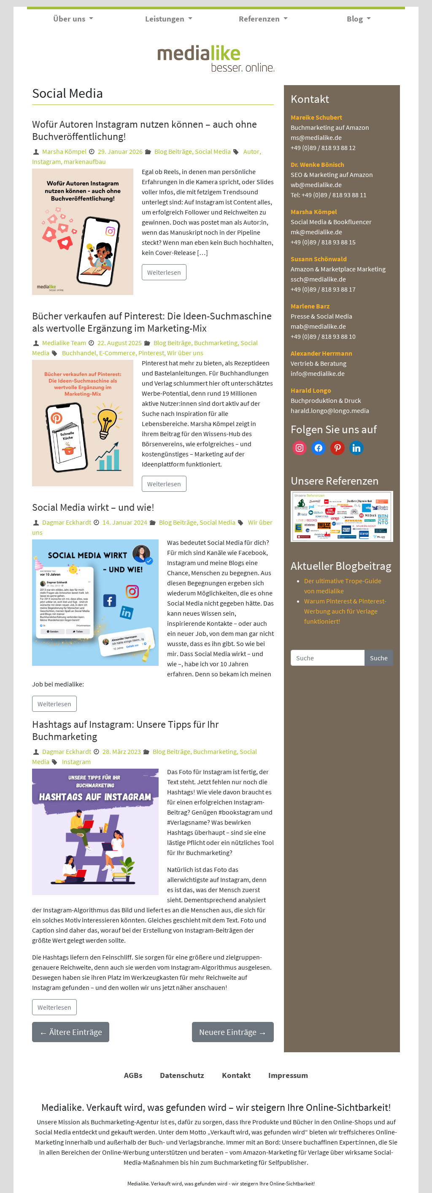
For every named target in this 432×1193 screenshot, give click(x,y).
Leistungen (165, 18)
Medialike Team (64, 342)
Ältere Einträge (70, 1032)
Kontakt (236, 1075)
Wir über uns (185, 353)
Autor (251, 151)
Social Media (213, 151)
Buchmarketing (216, 342)
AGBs (133, 1075)
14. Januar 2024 (125, 522)
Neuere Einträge (233, 1032)
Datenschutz (182, 1075)
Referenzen (260, 18)
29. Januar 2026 (120, 151)
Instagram (46, 161)
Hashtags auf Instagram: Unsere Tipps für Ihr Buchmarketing (125, 730)
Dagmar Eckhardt (66, 522)
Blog (355, 18)
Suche (379, 658)
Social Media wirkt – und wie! (93, 507)
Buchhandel (79, 353)
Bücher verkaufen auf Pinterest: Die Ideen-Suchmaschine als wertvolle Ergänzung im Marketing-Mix (152, 322)
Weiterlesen (164, 272)
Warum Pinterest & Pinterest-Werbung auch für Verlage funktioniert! (345, 611)
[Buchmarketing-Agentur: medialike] (216, 57)
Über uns (70, 18)
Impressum (288, 1075)
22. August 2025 (119, 342)
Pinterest (151, 353)
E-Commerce (117, 353)
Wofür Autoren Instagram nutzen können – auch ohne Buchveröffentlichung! (144, 130)
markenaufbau (85, 161)
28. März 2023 (122, 751)
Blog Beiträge (173, 151)
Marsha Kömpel (64, 151)
